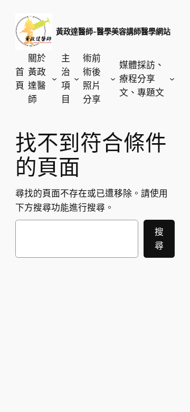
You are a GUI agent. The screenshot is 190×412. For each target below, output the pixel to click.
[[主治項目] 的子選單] (76, 78)
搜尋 (159, 239)
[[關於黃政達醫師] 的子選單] (54, 78)
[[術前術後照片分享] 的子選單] (113, 78)
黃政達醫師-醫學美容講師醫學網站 (113, 31)
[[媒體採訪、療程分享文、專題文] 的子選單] (172, 78)
